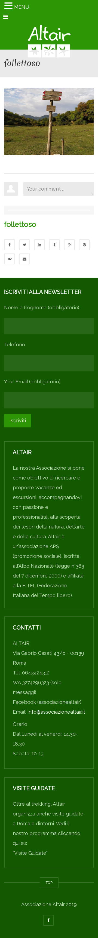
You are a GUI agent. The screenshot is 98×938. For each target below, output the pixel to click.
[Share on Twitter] (24, 244)
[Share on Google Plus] (69, 244)
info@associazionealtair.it (56, 712)
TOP (49, 883)
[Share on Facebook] (9, 244)
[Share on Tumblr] (54, 244)
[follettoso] (49, 121)
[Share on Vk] (9, 258)
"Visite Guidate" (30, 853)
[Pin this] (84, 244)
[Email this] (24, 258)
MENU (21, 7)
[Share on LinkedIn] (39, 244)
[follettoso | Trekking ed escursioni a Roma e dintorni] (49, 36)
